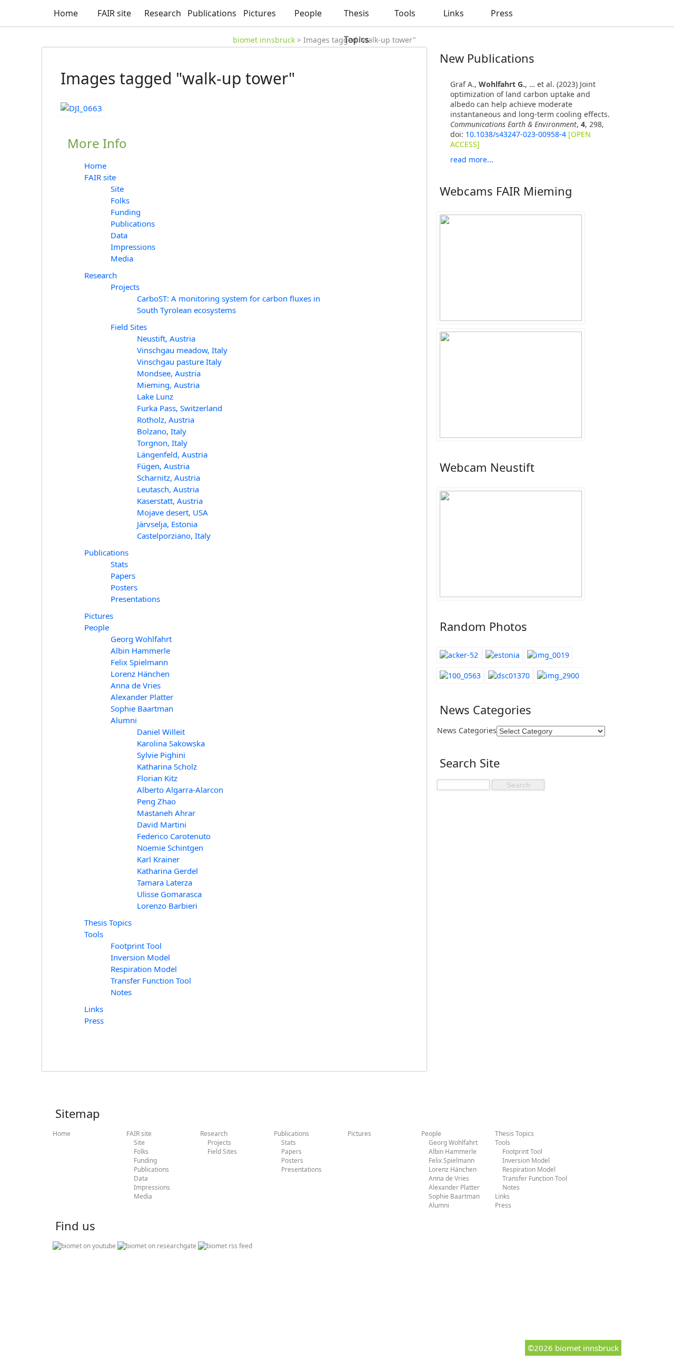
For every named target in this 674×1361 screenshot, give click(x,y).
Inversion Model (140, 957)
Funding (126, 212)
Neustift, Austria (166, 338)
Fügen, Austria (163, 466)
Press (502, 13)
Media (122, 258)
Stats (119, 564)
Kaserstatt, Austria (170, 500)
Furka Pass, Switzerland (179, 408)
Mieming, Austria (168, 385)
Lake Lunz (155, 396)
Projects (125, 286)
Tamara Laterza (164, 882)
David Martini (161, 824)
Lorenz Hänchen (140, 673)
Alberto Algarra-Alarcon (180, 789)
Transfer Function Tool (151, 980)
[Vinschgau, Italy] (558, 675)
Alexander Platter (142, 697)
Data (119, 235)
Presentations (135, 599)
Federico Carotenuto (174, 836)
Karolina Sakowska (171, 743)
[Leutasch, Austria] (548, 655)
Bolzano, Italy (161, 431)
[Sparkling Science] (460, 675)
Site (117, 188)
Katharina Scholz (167, 766)
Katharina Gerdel (167, 871)
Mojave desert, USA (172, 512)
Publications (211, 13)
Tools (404, 13)
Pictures (259, 13)
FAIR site (114, 13)
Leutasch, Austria (168, 489)
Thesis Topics (356, 26)
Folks (120, 200)
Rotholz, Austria (165, 419)
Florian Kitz (157, 778)
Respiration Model (144, 969)
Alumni (124, 720)
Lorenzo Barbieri (167, 905)
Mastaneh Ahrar (166, 813)
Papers (123, 575)
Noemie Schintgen (170, 847)
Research (162, 13)
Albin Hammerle (140, 650)
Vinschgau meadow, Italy (182, 350)
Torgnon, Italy (162, 443)
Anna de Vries (136, 685)
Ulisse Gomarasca (169, 894)
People (308, 13)
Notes (121, 992)
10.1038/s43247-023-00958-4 (515, 134)
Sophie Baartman (142, 708)
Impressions (133, 246)
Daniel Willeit (161, 731)
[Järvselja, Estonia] (502, 655)
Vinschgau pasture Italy (179, 361)
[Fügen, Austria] (459, 655)
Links (453, 13)
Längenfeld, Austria (172, 454)
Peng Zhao (156, 801)
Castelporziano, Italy (174, 535)
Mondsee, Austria (169, 373)
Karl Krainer (158, 859)
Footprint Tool (136, 945)
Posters (124, 587)
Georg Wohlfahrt (141, 639)
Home (66, 13)
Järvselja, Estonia (167, 524)
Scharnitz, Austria (168, 477)
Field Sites (129, 327)
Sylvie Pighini (161, 755)
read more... (471, 159)
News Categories (467, 730)
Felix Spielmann (139, 662)
